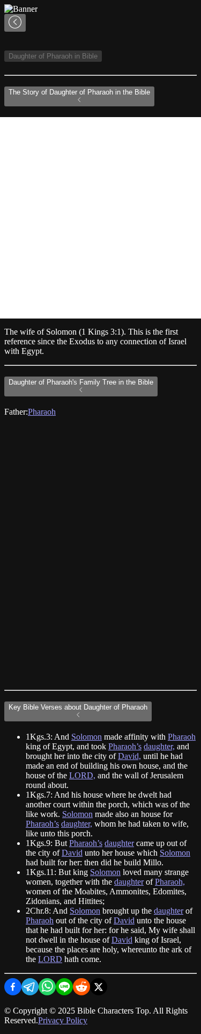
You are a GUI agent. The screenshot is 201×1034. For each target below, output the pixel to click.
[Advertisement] (100, 218)
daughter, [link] (159, 746)
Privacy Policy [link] (62, 1020)
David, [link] (129, 756)
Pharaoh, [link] (170, 881)
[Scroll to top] (15, 23)
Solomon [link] (86, 736)
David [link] (72, 852)
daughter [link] (119, 843)
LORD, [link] (82, 775)
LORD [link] (50, 959)
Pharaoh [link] (42, 411)
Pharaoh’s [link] (125, 746)
